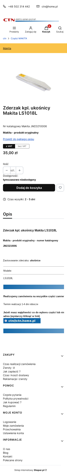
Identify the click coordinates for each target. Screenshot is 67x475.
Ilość (6, 163)
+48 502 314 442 (19, 6)
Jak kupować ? (12, 402)
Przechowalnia (12, 429)
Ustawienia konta (13, 433)
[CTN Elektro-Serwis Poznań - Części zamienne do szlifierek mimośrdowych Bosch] (22, 322)
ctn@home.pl (50, 6)
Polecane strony (13, 460)
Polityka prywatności (15, 398)
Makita (7, 48)
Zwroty (7, 367)
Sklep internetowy (29, 470)
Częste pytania (12, 394)
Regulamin (9, 406)
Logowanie (9, 421)
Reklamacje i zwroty (15, 378)
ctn (4, 38)
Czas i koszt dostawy (16, 375)
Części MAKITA (19, 38)
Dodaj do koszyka (29, 188)
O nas (6, 449)
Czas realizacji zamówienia (19, 364)
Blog (5, 452)
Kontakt (7, 456)
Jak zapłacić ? (11, 371)
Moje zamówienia (13, 425)
